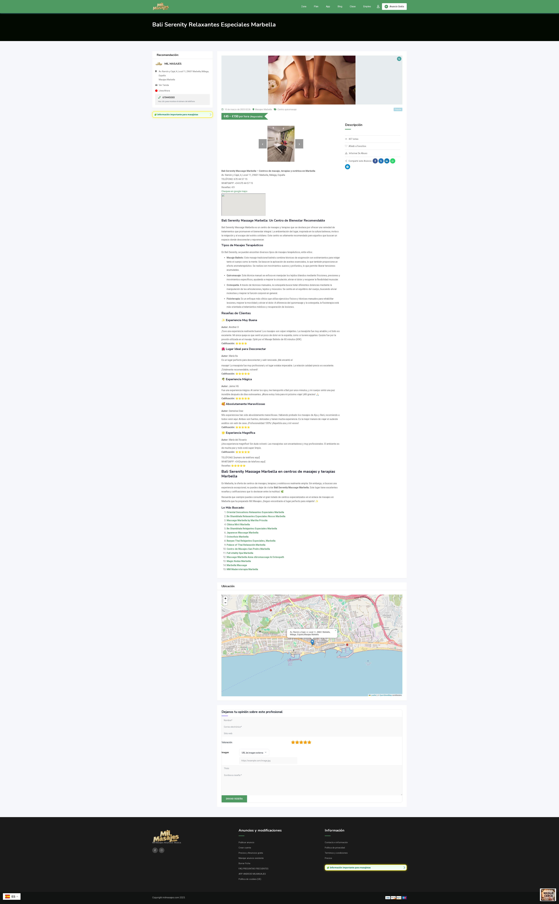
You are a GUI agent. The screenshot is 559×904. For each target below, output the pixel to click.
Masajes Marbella (263, 109)
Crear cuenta (245, 847)
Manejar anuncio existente (251, 858)
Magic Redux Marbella (239, 561)
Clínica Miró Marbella (238, 524)
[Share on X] (381, 160)
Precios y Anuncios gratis (251, 853)
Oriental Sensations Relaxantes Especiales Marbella (255, 512)
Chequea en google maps (234, 191)
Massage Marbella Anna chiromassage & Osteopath (255, 557)
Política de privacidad (335, 847)
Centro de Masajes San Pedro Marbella (248, 549)
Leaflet (373, 695)
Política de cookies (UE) (250, 879)
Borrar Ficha (244, 863)
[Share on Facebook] (375, 160)
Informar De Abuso (358, 153)
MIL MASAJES (173, 63)
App (328, 6)
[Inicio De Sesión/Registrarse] (378, 6)
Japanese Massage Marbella (242, 532)
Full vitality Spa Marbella (240, 553)
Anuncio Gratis (397, 6)
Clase (353, 6)
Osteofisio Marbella (237, 536)
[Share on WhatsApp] (392, 160)
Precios (328, 858)
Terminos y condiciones (336, 853)
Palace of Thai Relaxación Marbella (246, 544)
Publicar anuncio (246, 842)
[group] (182, 114)
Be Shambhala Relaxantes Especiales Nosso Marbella (256, 516)
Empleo (367, 6)
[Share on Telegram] (347, 166)
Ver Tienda (164, 85)
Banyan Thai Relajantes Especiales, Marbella (251, 540)
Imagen (225, 752)
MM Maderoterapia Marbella (242, 569)
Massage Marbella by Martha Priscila (247, 520)
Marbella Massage (237, 565)
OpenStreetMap (385, 695)
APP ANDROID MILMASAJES (252, 874)
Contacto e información (336, 842)
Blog (340, 6)
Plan (316, 6)
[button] (312, 643)
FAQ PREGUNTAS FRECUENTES (253, 868)
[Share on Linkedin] (386, 160)
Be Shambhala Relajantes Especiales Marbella (252, 528)
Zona (303, 6)
